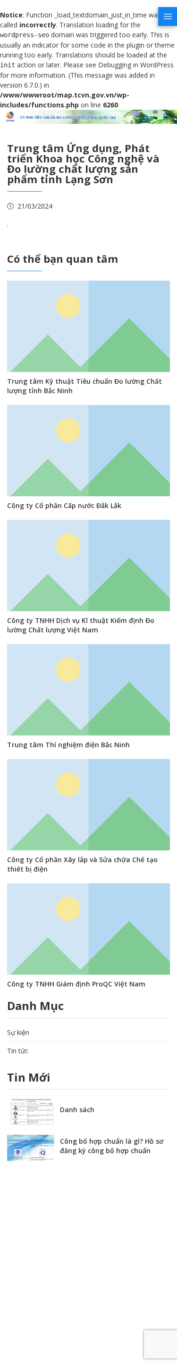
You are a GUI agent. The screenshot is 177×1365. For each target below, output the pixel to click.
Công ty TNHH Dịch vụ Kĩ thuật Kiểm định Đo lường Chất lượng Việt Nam (80, 625)
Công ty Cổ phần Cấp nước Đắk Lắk (64, 505)
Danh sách (77, 1109)
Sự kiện (18, 1032)
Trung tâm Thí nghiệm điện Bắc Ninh (68, 744)
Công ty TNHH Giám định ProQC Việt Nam (76, 983)
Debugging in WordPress (136, 64)
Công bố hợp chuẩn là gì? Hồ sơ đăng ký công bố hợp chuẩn (111, 1146)
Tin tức (17, 1050)
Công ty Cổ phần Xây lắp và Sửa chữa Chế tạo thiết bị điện (82, 864)
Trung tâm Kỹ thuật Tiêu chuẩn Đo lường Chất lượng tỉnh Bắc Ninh (84, 386)
